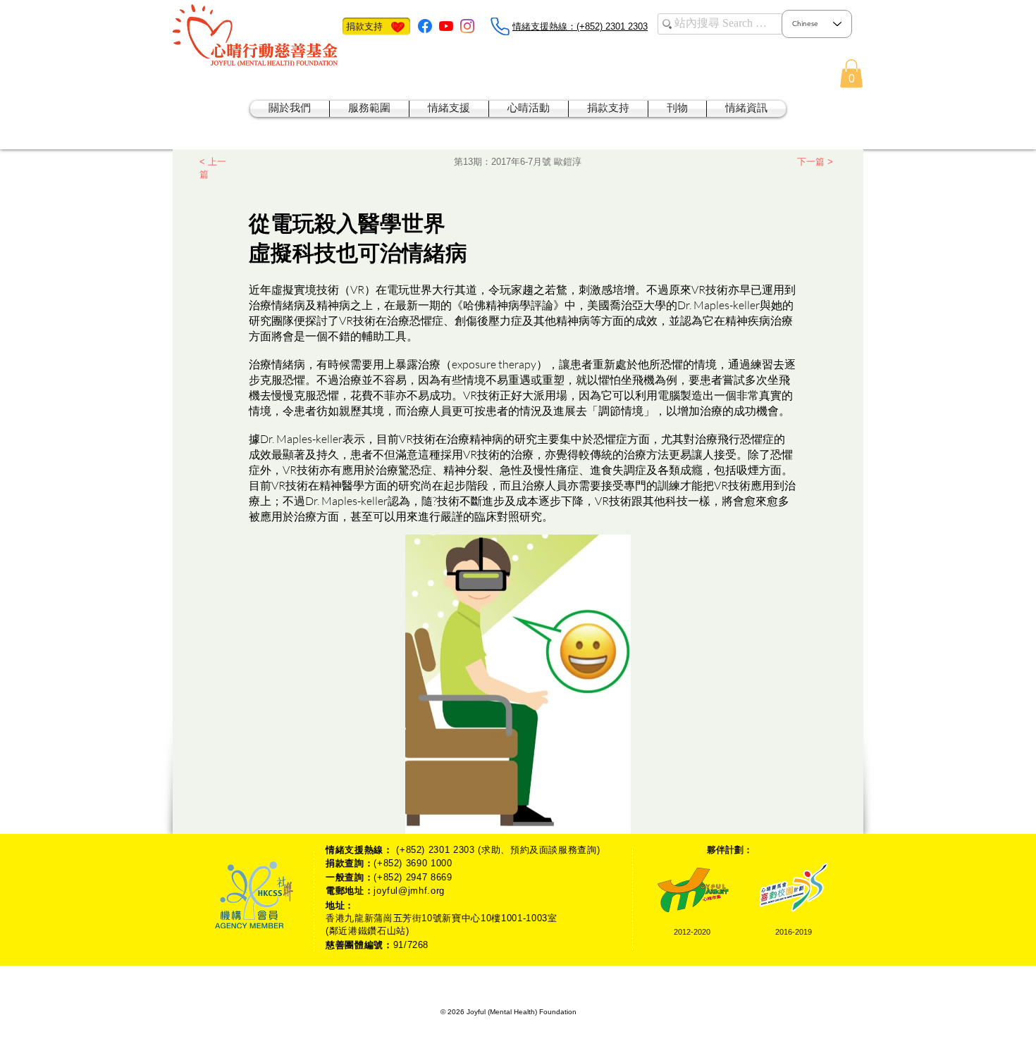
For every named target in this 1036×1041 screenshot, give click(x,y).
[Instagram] (467, 26)
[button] (851, 73)
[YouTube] (446, 26)
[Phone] (500, 26)
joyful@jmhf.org (409, 890)
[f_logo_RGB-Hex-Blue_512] (425, 26)
